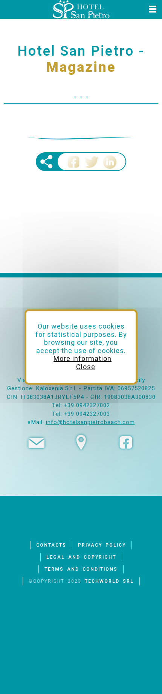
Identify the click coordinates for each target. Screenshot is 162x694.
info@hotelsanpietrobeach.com (90, 422)
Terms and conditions (81, 569)
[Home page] (81, 9)
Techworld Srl (109, 581)
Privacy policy (102, 545)
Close (85, 367)
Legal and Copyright (81, 557)
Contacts (51, 545)
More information (82, 359)
